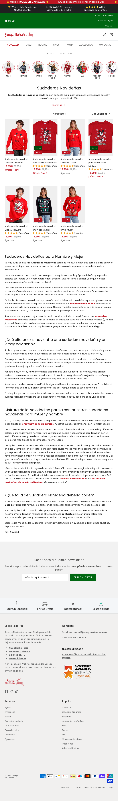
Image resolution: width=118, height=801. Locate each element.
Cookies (77, 787)
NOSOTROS (66, 53)
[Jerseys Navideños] (19, 34)
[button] (39, 166)
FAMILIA (69, 44)
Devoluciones (107, 15)
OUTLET (50, 53)
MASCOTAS (105, 44)
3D (63, 734)
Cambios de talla (14, 721)
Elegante (66, 716)
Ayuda (110, 21)
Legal (111, 787)
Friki (64, 725)
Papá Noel (67, 743)
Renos (65, 730)
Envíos (97, 15)
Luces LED (67, 707)
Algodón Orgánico (71, 712)
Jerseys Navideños (11, 776)
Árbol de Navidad (71, 748)
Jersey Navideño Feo (73, 721)
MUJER (29, 44)
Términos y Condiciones (94, 787)
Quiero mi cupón (83, 577)
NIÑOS (56, 44)
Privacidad (65, 787)
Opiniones (10, 739)
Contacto (109, 26)
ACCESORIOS (86, 44)
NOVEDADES (13, 44)
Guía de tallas (12, 730)
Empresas (101, 21)
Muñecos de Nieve (72, 739)
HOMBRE (42, 44)
